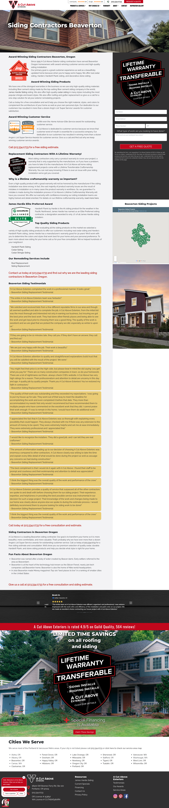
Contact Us (80, 791)
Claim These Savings (84, 732)
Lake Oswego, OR (80, 755)
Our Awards (118, 786)
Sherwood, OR (109, 755)
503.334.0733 (116, 2)
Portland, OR (78, 766)
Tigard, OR (107, 760)
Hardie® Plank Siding (21, 247)
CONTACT (124, 6)
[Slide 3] (84, 612)
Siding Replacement (20, 266)
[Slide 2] (81, 612)
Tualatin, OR (108, 763)
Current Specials (82, 784)
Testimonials (118, 783)
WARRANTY (106, 6)
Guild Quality (104, 626)
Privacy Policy (81, 794)
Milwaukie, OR (78, 757)
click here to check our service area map (123, 748)
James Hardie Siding (18, 92)
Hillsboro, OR (48, 763)
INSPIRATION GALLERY (137, 6)
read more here (92, 198)
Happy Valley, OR (49, 760)
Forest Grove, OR (49, 755)
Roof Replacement (19, 263)
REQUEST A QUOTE (133, 1)
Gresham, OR (48, 757)
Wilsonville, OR (140, 763)
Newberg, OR (78, 760)
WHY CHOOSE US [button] (94, 6)
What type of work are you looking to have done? (141, 131)
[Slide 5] (91, 612)
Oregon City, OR (79, 763)
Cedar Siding (17, 250)
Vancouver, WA (140, 755)
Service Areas (119, 790)
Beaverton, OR (17, 760)
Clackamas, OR (18, 766)
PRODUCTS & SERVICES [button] (77, 6)
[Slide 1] (78, 612)
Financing (79, 787)
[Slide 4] (87, 612)
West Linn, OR (139, 760)
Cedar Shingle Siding (20, 253)
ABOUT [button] (115, 6)
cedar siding (63, 92)
